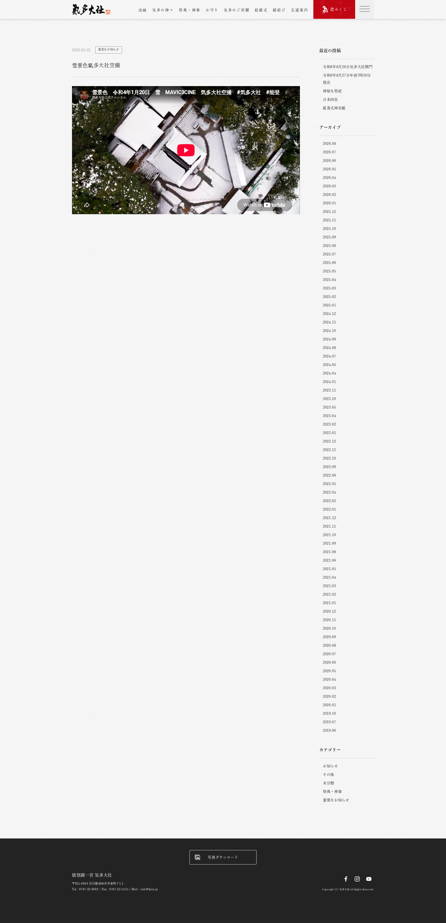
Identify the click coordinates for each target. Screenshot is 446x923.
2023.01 (329, 433)
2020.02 (329, 696)
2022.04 (329, 492)
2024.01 (329, 382)
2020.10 (329, 628)
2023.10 (329, 399)
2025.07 (329, 254)
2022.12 (329, 441)
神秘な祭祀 (332, 91)
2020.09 (329, 637)
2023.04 (329, 416)
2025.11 (329, 220)
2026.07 (329, 152)
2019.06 (329, 730)
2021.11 (329, 526)
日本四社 (330, 99)
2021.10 (329, 535)
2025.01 (329, 305)
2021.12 (329, 518)
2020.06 (329, 662)
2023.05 (329, 407)
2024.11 (329, 322)
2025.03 (329, 288)
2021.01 (329, 603)
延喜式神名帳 (334, 108)
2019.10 (329, 713)
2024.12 (329, 313)
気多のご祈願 (237, 10)
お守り (212, 10)
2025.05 (329, 271)
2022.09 (329, 467)
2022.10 (329, 458)
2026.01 (329, 203)
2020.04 (329, 679)
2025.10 (329, 228)
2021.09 (329, 543)
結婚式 (261, 10)
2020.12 (329, 611)
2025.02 (329, 296)
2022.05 (329, 484)
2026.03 (329, 186)
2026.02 (329, 194)
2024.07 (329, 356)
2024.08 (329, 348)
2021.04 (329, 577)
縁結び (279, 10)
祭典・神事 (190, 10)
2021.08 (329, 552)
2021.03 (329, 586)
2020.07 (329, 654)
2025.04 (329, 279)
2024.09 (329, 339)
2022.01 (329, 509)
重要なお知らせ (336, 800)
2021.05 (329, 569)
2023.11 (329, 390)
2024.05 (329, 365)
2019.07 (329, 722)
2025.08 (329, 245)
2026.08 (329, 143)
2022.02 (329, 501)
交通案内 (299, 10)
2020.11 (329, 620)
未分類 (328, 783)
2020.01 (329, 705)
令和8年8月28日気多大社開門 (348, 67)
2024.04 (329, 373)
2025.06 (329, 262)
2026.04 (329, 177)
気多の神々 (163, 10)
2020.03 (329, 688)
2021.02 (329, 594)
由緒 (143, 10)
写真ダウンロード (223, 857)
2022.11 (329, 450)
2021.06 (329, 560)
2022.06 (329, 475)
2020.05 (329, 671)
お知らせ (330, 766)
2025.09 (329, 237)
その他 (328, 774)
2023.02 (329, 424)
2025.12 (329, 211)
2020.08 (329, 645)
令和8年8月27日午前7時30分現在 (347, 78)
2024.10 (329, 330)
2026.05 (329, 169)
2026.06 (329, 160)
